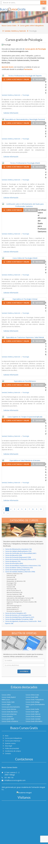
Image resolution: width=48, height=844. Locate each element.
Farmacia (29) (11, 577)
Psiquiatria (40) (11, 585)
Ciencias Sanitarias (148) (14, 594)
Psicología (33, 31)
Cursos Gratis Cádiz (8, 702)
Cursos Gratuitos (7, 716)
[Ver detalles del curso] (24, 76)
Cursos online (6, 695)
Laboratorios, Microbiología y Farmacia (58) (20, 598)
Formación (28, 69)
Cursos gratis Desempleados (35, 704)
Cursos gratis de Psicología (35, 49)
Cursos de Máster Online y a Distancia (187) (19, 568)
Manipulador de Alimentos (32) (16, 581)
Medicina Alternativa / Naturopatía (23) (18, 600)
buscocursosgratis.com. (19, 51)
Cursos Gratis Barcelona (9, 712)
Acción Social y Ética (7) (14, 590)
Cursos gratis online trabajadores (32, 25)
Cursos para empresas (9, 714)
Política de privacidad (12, 748)
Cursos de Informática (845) (14, 563)
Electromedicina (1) (13, 609)
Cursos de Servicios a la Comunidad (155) (18, 615)
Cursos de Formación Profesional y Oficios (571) (20, 559)
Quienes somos (10, 743)
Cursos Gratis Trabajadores (35, 699)
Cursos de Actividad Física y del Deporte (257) (19, 617)
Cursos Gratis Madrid (9, 697)
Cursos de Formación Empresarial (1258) (18, 557)
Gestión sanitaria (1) (13, 607)
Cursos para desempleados (11, 707)
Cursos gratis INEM (8, 719)
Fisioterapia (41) (12, 579)
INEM (27, 707)
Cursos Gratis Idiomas (9, 709)
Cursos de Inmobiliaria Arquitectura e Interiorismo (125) (23, 566)
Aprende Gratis (7, 67)
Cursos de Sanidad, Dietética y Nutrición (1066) (20, 572)
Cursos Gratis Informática (34, 721)
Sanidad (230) (11, 587)
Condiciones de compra (13, 751)
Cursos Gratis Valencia (33, 714)
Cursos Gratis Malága (33, 702)
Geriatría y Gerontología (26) (15, 596)
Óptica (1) (10, 603)
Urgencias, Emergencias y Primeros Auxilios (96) (22, 602)
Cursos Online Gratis (32, 695)
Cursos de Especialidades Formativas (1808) (19, 619)
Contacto (8, 753)
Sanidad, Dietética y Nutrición (15, 31)
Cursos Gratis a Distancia (10, 721)
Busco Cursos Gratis (9, 25)
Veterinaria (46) (11, 589)
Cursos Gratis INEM (32, 697)
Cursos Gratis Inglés (32, 712)
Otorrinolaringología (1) (14, 605)
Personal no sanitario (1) (14, 611)
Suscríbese (24, 671)
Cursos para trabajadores (13, 738)
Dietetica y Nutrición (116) (14, 573)
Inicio (6, 736)
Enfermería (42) (11, 575)
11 (4, 513)
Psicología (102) (11, 583)
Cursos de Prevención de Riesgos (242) (17, 570)
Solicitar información (10, 113)
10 (41, 509)
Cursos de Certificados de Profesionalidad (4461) (20, 553)
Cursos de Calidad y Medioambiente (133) (18, 551)
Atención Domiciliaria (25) (14, 592)
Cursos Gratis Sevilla (32, 709)
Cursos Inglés (6, 704)
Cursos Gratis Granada (33, 716)
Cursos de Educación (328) (13, 555)
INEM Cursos (6, 699)
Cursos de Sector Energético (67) (15, 613)
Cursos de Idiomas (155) (13, 561)
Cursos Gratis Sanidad (33, 719)
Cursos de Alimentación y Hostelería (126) (18, 549)
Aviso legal (8, 746)
